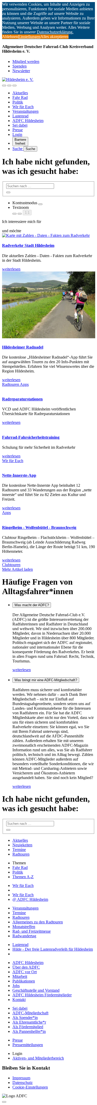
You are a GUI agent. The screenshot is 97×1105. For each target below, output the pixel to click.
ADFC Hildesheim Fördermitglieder (42, 995)
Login (17, 134)
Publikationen (23, 981)
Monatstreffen (23, 926)
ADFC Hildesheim (27, 120)
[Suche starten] (8, 192)
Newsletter (21, 71)
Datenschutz (22, 1082)
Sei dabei (19, 125)
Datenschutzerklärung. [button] (55, 32)
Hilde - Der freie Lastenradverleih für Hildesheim (52, 949)
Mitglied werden (25, 61)
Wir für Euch (23, 107)
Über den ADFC (26, 967)
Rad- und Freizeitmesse (31, 931)
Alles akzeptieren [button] (54, 36)
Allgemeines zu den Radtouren (37, 922)
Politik (17, 102)
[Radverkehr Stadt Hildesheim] (46, 235)
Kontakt (19, 999)
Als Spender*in (25, 1017)
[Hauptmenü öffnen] (14, 85)
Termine (19, 849)
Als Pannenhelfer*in (29, 1031)
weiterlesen (21, 670)
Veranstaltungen (25, 111)
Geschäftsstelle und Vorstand (35, 990)
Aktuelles (20, 93)
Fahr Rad (20, 97)
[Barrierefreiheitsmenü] (4, 85)
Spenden (19, 66)
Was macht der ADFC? (31, 605)
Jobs (16, 986)
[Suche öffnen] (9, 85)
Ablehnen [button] (10, 36)
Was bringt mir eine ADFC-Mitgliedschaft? (45, 680)
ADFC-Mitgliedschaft (30, 1013)
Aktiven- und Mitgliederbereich (38, 1058)
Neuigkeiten (22, 845)
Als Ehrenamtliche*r (29, 1022)
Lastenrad (20, 116)
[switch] (40, 204)
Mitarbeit (19, 976)
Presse (17, 130)
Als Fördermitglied (27, 1027)
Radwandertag (24, 936)
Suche (18, 148)
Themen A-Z (23, 877)
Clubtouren (11, 565)
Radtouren (11, 384)
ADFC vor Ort (24, 972)
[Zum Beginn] (4, 1102)
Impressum (21, 1078)
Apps (24, 384)
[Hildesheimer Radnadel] (48, 337)
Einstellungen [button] (29, 36)
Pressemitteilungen (27, 1045)
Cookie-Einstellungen (30, 1087)
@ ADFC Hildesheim (30, 899)
